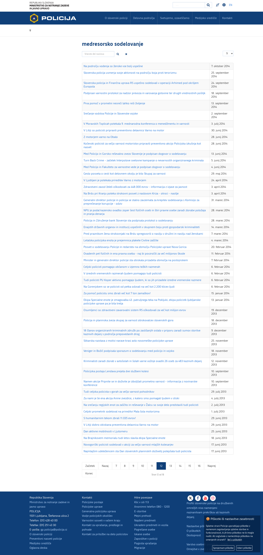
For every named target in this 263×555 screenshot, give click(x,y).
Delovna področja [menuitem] (144, 18)
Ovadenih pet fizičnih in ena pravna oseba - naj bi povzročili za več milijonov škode (134, 253)
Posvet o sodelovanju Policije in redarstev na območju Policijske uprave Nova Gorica (135, 247)
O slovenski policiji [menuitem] (116, 18)
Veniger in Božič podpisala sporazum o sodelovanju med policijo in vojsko (129, 351)
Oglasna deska (38, 547)
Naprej (212, 466)
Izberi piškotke (244, 548)
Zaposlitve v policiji (145, 538)
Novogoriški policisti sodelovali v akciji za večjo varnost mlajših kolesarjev (128, 444)
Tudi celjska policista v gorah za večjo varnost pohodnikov (119, 391)
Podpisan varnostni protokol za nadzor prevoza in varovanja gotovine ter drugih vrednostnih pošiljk (144, 93)
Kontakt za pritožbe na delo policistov (105, 534)
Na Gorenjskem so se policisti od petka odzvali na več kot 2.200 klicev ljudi (129, 286)
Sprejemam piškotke (223, 548)
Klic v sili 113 (141, 502)
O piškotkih (194, 530)
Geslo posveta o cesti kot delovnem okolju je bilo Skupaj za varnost (124, 173)
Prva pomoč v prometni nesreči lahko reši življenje (114, 103)
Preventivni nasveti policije (46, 538)
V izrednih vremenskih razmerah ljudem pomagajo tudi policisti (123, 273)
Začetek (90, 466)
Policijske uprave (92, 506)
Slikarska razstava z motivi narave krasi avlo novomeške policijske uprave (128, 340)
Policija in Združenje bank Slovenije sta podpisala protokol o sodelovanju (128, 220)
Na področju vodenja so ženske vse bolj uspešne (113, 66)
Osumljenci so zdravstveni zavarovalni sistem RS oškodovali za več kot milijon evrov (135, 310)
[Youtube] (205, 498)
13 (170, 466)
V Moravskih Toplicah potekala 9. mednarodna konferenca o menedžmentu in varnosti (136, 123)
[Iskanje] (208, 5)
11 (152, 466)
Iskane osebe (142, 534)
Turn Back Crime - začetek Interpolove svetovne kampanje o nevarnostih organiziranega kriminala (144, 160)
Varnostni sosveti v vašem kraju (101, 520)
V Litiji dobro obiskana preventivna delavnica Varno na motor (121, 424)
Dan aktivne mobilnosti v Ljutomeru (106, 431)
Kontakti (227, 18)
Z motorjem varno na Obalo (101, 137)
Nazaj (105, 466)
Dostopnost (224, 5)
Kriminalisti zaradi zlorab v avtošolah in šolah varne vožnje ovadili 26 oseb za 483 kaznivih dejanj (143, 361)
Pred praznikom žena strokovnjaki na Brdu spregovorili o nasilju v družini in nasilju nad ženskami (143, 233)
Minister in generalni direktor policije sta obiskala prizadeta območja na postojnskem (136, 260)
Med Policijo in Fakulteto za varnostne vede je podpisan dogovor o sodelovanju (132, 167)
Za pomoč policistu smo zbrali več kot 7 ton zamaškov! (117, 293)
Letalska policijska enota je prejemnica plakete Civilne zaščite (121, 240)
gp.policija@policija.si (54, 529)
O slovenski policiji (41, 534)
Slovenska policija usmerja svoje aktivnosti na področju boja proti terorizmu (130, 72)
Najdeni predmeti (145, 520)
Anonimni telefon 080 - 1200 (152, 506)
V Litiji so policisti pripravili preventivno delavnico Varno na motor (124, 130)
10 (142, 466)
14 (180, 466)
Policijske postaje (92, 502)
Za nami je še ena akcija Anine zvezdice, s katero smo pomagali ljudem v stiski (131, 398)
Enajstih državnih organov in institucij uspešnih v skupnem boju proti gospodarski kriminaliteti (142, 227)
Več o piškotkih (234, 539)
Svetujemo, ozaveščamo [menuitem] (174, 18)
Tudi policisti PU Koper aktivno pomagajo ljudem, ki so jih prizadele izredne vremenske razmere (142, 280)
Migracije (139, 547)
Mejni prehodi (142, 515)
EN (230, 5)
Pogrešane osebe (144, 529)
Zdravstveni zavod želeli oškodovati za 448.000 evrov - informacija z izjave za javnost (135, 187)
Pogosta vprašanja (145, 543)
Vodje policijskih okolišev (97, 515)
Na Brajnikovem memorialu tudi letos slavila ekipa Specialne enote (124, 438)
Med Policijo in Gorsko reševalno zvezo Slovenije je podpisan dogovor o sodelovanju (135, 153)
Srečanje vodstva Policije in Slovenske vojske (111, 113)
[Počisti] (126, 54)
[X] (190, 498)
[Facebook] (198, 498)
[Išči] (117, 54)
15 (189, 466)
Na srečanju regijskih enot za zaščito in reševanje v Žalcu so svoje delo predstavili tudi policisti (141, 405)
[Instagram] (213, 498)
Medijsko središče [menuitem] (206, 18)
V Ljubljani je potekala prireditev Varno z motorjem (115, 180)
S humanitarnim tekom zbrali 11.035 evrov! (110, 418)
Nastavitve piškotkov (199, 526)
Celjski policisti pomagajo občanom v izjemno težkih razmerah (122, 266)
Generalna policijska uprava (99, 511)
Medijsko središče (40, 543)
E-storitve (140, 511)
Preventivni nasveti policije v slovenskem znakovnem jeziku (218, 5)
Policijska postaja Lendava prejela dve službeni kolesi (116, 371)
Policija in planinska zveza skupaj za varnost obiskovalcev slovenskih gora (128, 320)
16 (199, 466)
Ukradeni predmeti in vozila (151, 525)
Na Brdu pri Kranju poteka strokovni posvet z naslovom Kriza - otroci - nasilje (131, 193)
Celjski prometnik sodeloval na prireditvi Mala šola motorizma (121, 411)
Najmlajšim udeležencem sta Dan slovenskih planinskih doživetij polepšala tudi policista (137, 451)
